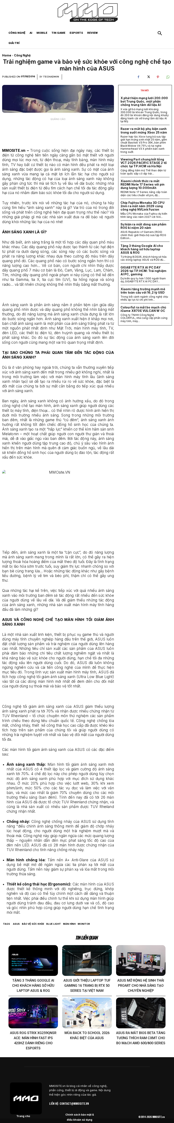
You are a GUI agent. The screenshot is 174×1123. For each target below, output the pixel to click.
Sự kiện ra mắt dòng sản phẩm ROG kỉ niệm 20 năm (144, 225)
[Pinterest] (158, 77)
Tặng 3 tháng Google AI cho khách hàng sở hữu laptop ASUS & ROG (142, 249)
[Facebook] (138, 77)
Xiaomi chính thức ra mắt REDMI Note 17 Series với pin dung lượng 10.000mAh (143, 184)
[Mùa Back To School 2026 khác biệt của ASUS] (87, 1013)
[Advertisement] (58, 133)
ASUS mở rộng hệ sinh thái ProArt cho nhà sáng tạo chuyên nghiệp (140, 985)
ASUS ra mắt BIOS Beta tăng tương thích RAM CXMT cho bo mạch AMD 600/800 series (140, 1038)
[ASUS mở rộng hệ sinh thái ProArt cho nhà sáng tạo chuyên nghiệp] (141, 960)
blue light (53, 923)
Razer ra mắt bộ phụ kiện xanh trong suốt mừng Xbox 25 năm (144, 130)
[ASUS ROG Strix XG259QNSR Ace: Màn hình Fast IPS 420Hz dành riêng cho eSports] (33, 1013)
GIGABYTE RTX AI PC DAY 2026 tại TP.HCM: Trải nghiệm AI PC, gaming (144, 271)
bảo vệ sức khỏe (33, 923)
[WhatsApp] (167, 77)
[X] (148, 77)
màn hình (69, 923)
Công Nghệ (22, 55)
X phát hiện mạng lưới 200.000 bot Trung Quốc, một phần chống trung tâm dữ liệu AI (144, 101)
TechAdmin (51, 76)
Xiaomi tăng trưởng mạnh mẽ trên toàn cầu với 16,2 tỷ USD (143, 290)
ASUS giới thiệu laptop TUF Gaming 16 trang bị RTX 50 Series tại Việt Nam (87, 985)
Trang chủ (23, 1116)
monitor (84, 923)
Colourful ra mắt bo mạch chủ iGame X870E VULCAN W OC (143, 308)
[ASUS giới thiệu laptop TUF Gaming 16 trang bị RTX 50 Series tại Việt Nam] (87, 960)
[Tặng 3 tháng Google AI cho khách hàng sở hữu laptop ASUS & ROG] (33, 960)
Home (6, 55)
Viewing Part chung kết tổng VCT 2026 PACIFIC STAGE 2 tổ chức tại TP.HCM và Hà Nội (144, 163)
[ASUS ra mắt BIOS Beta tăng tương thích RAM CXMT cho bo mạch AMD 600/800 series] (141, 1013)
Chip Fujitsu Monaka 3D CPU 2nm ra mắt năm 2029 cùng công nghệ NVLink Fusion (142, 206)
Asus (16, 923)
